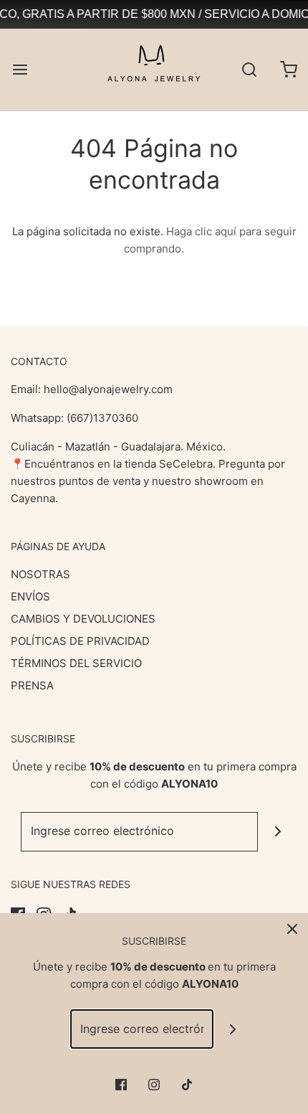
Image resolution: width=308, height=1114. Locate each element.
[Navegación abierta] (19, 69)
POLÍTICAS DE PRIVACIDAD (80, 641)
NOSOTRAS (40, 574)
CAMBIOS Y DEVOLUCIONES (83, 619)
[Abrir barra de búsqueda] (249, 69)
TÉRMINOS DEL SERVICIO (76, 663)
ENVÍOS (30, 596)
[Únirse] (277, 831)
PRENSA (32, 685)
